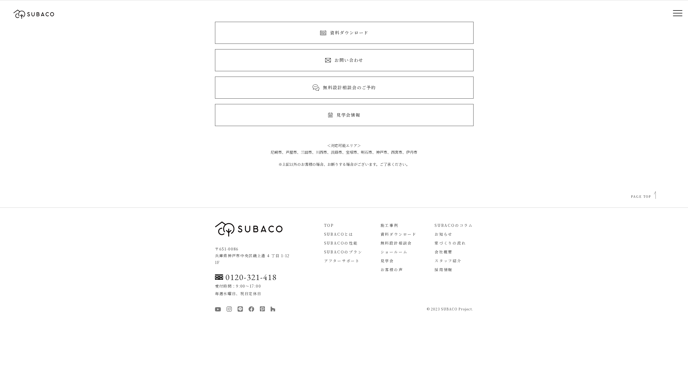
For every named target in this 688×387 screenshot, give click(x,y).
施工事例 (390, 225)
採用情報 (444, 269)
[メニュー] (673, 14)
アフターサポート (342, 260)
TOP (329, 225)
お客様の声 (392, 269)
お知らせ (444, 234)
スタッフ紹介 (448, 260)
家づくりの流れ (450, 243)
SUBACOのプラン (343, 252)
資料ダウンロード (399, 234)
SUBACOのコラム (454, 225)
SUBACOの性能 (341, 243)
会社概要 (444, 252)
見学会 (387, 260)
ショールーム (394, 252)
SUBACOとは (338, 234)
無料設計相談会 (396, 243)
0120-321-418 (251, 277)
